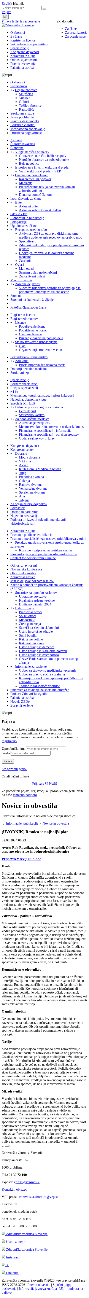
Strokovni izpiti (20, 372)
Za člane (71, 28)
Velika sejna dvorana (33, 488)
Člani (22, 346)
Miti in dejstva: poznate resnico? (32, 581)
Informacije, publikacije (22, 823)
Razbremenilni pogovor (35, 179)
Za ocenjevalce (75, 36)
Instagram (12, 1257)
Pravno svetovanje (22, 63)
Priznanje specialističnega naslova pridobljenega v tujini (48, 538)
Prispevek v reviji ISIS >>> (21, 859)
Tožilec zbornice (30, 105)
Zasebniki (25, 261)
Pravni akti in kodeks (24, 121)
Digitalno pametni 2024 (35, 604)
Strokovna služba (22, 113)
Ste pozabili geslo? (14, 769)
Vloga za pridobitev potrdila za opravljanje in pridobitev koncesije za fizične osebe (50, 290)
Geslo (6, 753)
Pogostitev (17, 508)
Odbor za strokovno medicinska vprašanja (47, 670)
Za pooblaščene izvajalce (32, 419)
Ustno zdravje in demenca (36, 647)
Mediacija (25, 183)
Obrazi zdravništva (23, 573)
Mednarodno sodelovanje (27, 129)
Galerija (24, 481)
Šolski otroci (27, 616)
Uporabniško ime (13, 748)
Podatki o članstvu (22, 125)
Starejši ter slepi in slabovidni (39, 627)
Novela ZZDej (20, 701)
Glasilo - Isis (18, 214)
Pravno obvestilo (39, 1285)
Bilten (19, 202)
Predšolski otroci (30, 612)
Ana (22, 496)
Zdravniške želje (21, 705)
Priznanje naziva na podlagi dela (41, 338)
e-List (14, 391)
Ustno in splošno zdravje (36, 631)
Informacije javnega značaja (37, 1288)
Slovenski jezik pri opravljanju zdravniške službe (43, 554)
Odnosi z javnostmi (23, 60)
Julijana (24, 500)
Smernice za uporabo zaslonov (36, 592)
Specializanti (27, 241)
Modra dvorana (29, 457)
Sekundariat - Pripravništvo (29, 44)
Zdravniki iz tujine (22, 56)
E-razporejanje (30, 21)
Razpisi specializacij (24, 388)
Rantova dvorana (30, 484)
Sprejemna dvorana (32, 492)
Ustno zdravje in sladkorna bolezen (43, 651)
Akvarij (24, 465)
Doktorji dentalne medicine (28, 369)
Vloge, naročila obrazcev (32, 152)
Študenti (16, 296)
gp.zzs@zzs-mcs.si (27, 1182)
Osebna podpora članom (31, 175)
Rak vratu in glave (31, 643)
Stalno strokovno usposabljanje (36, 342)
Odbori (24, 102)
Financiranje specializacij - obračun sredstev (49, 434)
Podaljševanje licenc (33, 330)
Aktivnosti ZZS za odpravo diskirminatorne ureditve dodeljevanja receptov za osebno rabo (50, 235)
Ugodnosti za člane (23, 226)
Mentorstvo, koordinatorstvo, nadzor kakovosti (42, 395)
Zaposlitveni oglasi (32, 276)
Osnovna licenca (30, 334)
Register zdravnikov (24, 318)
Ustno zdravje (24, 608)
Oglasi (19, 264)
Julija (22, 473)
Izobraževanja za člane (25, 198)
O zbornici (17, 32)
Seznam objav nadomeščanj (38, 272)
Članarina (17, 148)
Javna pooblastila (22, 117)
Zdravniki (22, 361)
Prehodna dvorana (31, 477)
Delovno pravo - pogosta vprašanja (39, 407)
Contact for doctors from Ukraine (33, 558)
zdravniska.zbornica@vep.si (38, 1197)
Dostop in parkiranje (24, 512)
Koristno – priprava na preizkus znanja (45, 550)
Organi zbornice (26, 90)
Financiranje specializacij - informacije (45, 430)
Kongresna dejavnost (24, 52)
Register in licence (22, 40)
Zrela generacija (30, 624)
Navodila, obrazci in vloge (28, 399)
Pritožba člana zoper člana (28, 307)
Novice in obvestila (56, 823)
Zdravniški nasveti (22, 577)
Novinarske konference (26, 569)
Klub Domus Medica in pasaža (40, 469)
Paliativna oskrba (22, 67)
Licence (20, 322)
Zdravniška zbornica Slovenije (26, 1234)
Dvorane (21, 453)
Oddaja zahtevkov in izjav (37, 438)
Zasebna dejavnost (27, 284)
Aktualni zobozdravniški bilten (40, 210)
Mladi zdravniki (21, 280)
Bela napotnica (29, 163)
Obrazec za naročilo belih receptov (42, 156)
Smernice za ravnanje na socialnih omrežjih (39, 690)
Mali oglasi (26, 268)
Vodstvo (24, 98)
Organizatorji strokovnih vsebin (40, 350)
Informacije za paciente (31, 666)
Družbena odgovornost (26, 133)
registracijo (9, 741)
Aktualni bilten (29, 206)
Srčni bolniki (28, 635)
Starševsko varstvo (31, 415)
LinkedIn (12, 1273)
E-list (16, 21)
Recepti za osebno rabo (31, 229)
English (7, 3)
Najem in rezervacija (24, 516)
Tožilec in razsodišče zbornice (39, 686)
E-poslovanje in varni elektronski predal (42, 167)
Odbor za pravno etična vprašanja (42, 674)
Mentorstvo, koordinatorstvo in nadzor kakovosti (52, 426)
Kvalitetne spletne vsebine (37, 600)
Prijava (6, 12)
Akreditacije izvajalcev (34, 423)
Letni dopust (27, 411)
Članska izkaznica (22, 144)
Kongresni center (22, 449)
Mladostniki (27, 620)
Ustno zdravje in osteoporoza (39, 655)
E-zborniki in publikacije (27, 218)
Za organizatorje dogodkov (28, 504)
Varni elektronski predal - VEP (40, 171)
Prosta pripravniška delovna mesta (42, 365)
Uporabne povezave (32, 596)
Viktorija (25, 461)
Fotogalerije (18, 222)
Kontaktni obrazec (14, 1189)
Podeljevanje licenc (32, 326)
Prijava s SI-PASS (44, 783)
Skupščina (26, 94)
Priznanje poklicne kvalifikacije (31, 535)
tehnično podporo (25, 795)
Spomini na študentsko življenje (32, 299)
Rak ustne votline (31, 639)
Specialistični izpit (22, 403)
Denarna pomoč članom (35, 194)
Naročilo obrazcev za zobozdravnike (44, 159)
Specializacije (19, 48)
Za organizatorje (76, 32)
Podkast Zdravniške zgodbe (29, 694)
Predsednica (18, 86)
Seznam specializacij (24, 384)
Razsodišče (26, 109)
